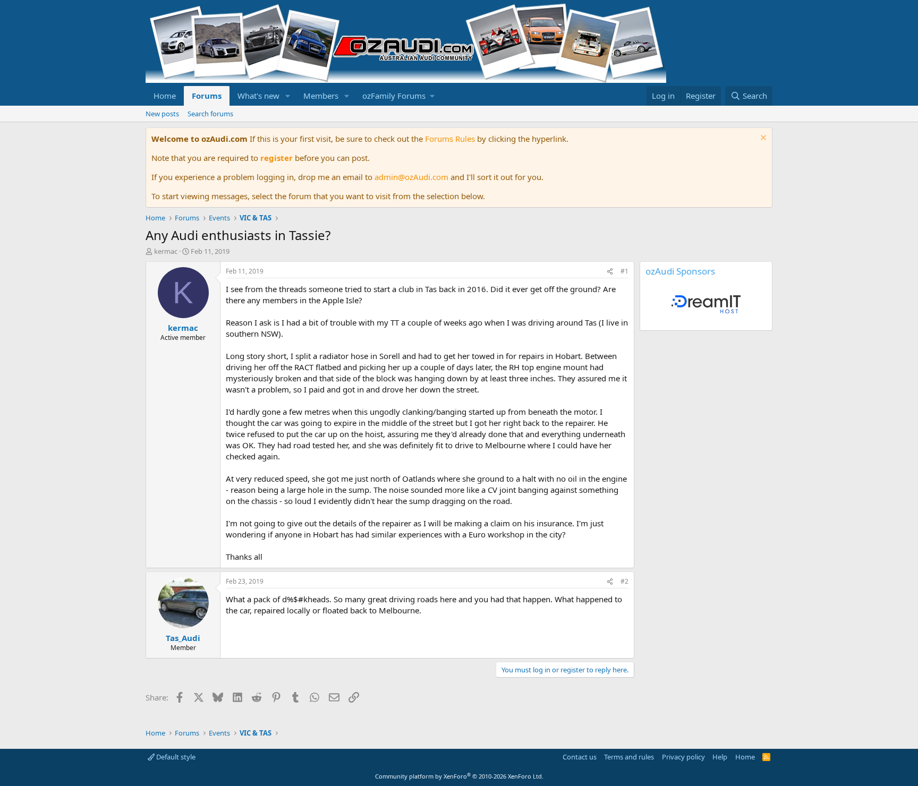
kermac (165, 251)
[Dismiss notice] (762, 138)
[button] (287, 96)
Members (320, 95)
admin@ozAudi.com (411, 177)
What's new (258, 95)
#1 (624, 271)
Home (165, 95)
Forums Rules (450, 138)
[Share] (610, 272)
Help (719, 757)
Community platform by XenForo (459, 776)
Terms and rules (629, 757)
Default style (175, 757)
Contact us (580, 757)
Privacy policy (683, 757)
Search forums (210, 113)
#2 (624, 581)
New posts (162, 113)
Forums (207, 95)
